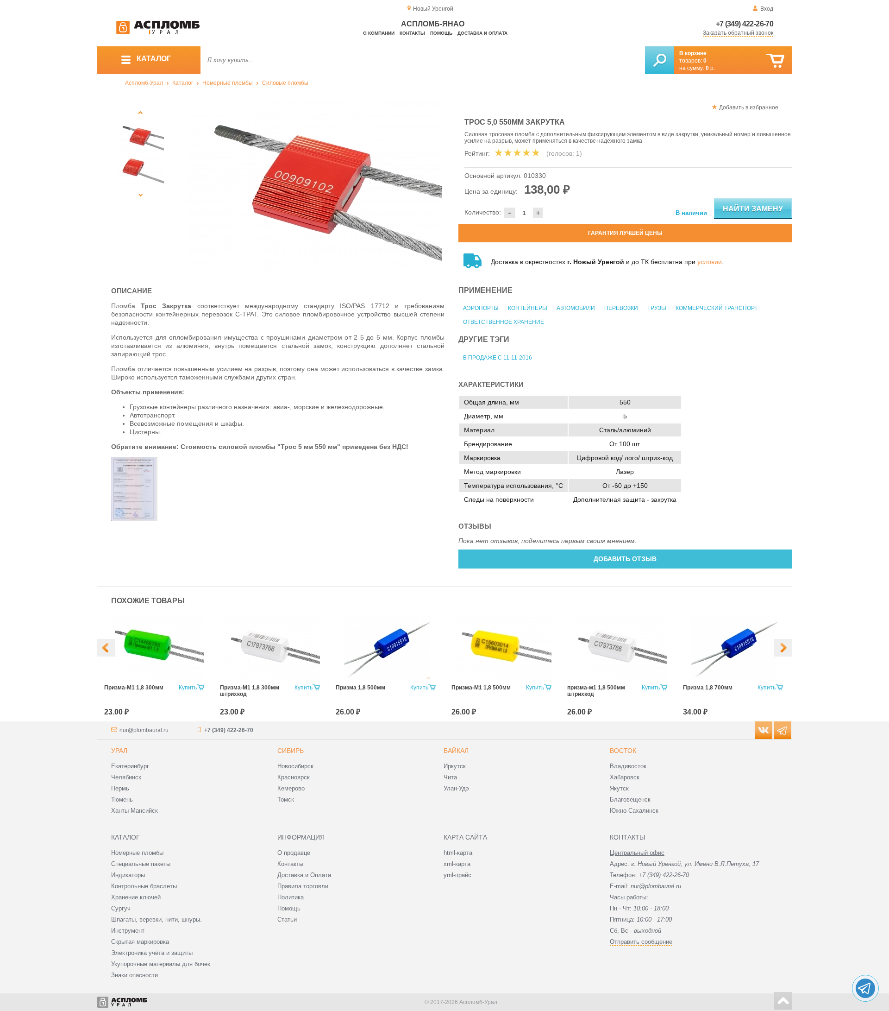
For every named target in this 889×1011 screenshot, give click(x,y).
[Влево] (106, 648)
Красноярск (293, 777)
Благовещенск (630, 799)
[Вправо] (783, 648)
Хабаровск (624, 777)
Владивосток (628, 766)
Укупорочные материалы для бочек (160, 963)
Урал (119, 750)
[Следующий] (140, 195)
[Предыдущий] (140, 112)
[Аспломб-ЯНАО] (158, 32)
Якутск (619, 788)
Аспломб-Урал (144, 83)
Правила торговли (302, 886)
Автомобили (576, 308)
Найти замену (753, 209)
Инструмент (127, 930)
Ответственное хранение (503, 322)
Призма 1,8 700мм (707, 687)
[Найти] (659, 60)
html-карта (458, 852)
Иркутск (455, 766)
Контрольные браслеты (144, 886)
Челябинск (126, 777)
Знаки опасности (134, 975)
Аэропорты (481, 308)
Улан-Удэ (456, 788)
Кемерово (291, 788)
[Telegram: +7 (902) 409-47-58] (865, 988)
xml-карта (457, 863)
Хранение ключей (136, 897)
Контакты (412, 33)
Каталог (182, 83)
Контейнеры (527, 308)
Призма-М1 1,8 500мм (481, 687)
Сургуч (121, 908)
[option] (314, 187)
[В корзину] (775, 61)
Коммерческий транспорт (717, 308)
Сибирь (290, 750)
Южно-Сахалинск (634, 810)
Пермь (120, 788)
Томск (285, 799)
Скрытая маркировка (140, 941)
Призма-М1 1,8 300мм (133, 687)
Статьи (287, 919)
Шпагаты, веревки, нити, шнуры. (156, 919)
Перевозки (621, 308)
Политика (290, 897)
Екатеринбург (130, 766)
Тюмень (122, 799)
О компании (378, 33)
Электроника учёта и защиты (152, 952)
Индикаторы (128, 875)
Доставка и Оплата (304, 875)
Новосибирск (295, 766)
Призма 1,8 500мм (360, 687)
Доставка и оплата (482, 33)
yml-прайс (457, 875)
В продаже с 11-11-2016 (497, 357)
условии (709, 261)
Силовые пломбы (285, 83)
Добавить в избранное (748, 107)
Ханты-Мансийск (134, 810)
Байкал (456, 750)
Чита (450, 777)
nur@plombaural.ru (144, 730)
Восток (623, 750)
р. (710, 68)
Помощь (441, 33)
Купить (188, 687)
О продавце (293, 852)
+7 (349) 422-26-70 (744, 24)
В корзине (693, 53)
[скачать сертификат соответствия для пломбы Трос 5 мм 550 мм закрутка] (134, 518)
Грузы (656, 308)
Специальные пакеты (140, 863)
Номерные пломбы (227, 83)
